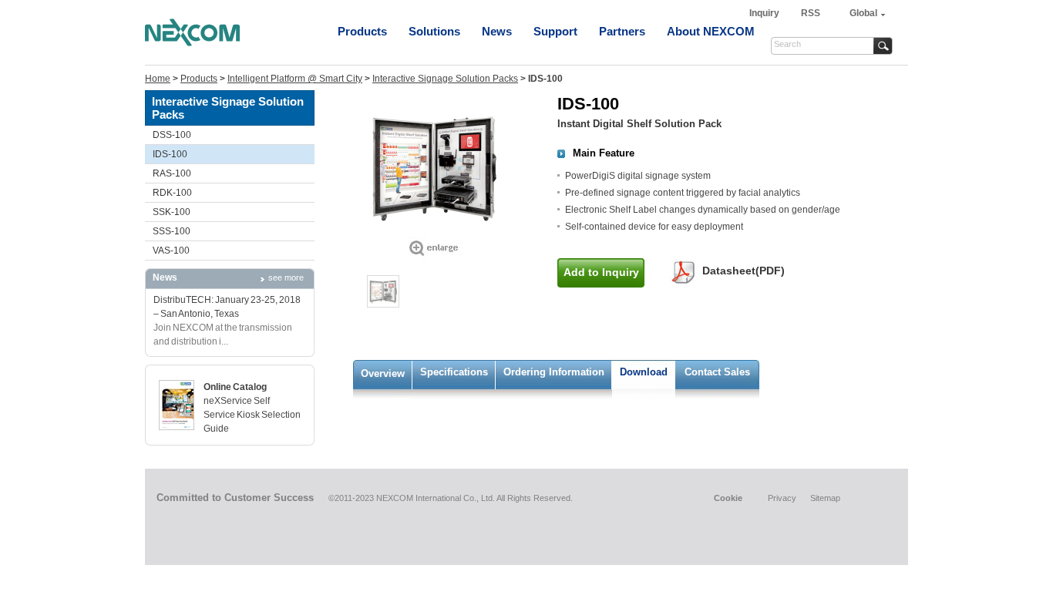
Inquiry (765, 13)
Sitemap (825, 498)
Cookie (728, 498)
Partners (622, 31)
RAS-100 (172, 173)
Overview (383, 373)
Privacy (782, 498)
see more (286, 277)
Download (644, 372)
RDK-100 (172, 192)
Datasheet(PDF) (743, 270)
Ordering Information (553, 372)
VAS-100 (171, 250)
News (497, 31)
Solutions (434, 31)
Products (362, 31)
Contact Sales (717, 372)
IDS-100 (170, 154)
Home (157, 78)
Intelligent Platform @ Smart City (294, 78)
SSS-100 (171, 231)
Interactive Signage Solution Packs (445, 78)
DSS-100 (172, 135)
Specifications (454, 372)
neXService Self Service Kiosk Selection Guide (252, 414)
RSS (810, 13)
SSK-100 (171, 212)
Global (863, 13)
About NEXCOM (711, 31)
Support (555, 31)
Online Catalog (235, 387)
